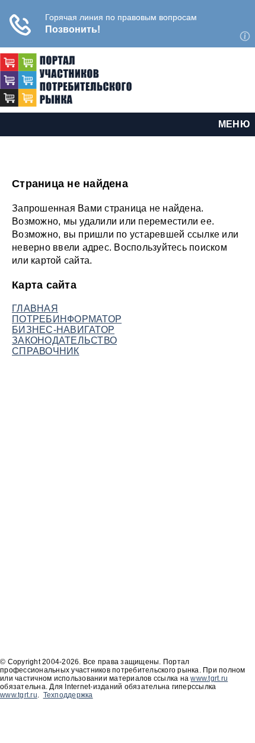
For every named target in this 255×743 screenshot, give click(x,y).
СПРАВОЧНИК (45, 351)
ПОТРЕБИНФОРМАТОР (67, 319)
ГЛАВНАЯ (35, 308)
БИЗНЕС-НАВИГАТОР (63, 330)
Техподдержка (68, 695)
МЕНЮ (234, 124)
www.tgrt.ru (209, 678)
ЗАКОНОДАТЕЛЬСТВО (64, 340)
